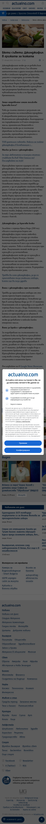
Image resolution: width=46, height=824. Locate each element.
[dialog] (23, 412)
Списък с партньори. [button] (23, 421)
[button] (23, 404)
